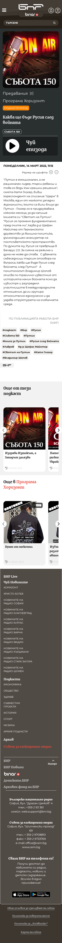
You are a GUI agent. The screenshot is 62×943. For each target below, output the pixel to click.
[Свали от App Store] (21, 894)
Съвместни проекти (12, 705)
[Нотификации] (51, 10)
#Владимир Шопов (15, 357)
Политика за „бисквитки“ (31, 923)
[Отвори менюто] (4, 10)
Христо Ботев (13, 593)
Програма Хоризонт (24, 101)
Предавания (15, 93)
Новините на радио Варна (13, 630)
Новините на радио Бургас (13, 621)
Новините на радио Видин (13, 640)
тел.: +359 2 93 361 (31, 807)
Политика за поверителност (31, 915)
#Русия (36, 330)
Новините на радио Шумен (14, 669)
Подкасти (12, 679)
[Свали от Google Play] (40, 894)
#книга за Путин (14, 341)
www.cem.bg (31, 847)
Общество (11, 690)
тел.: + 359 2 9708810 (31, 834)
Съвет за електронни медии (27, 747)
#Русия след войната (44, 341)
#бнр (23, 330)
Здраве (9, 696)
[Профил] (58, 10)
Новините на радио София (13, 601)
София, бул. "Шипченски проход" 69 (31, 828)
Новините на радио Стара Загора (18, 659)
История (10, 712)
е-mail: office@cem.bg (31, 843)
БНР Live (10, 576)
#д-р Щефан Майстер (33, 346)
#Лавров (8, 346)
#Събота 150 (11, 335)
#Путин (29, 335)
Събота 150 (12, 131)
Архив (9, 739)
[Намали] (56, 172)
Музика (9, 725)
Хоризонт (11, 587)
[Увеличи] (51, 172)
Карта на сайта (31, 932)
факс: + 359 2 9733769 (31, 839)
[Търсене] (54, 23)
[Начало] (31, 7)
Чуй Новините (16, 582)
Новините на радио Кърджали (16, 650)
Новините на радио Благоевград (18, 611)
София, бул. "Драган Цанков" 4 (31, 803)
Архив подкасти (16, 731)
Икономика (12, 684)
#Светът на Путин (16, 352)
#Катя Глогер (43, 352)
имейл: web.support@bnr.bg (31, 811)
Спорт (8, 719)
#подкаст (9, 330)
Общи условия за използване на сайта (31, 908)
